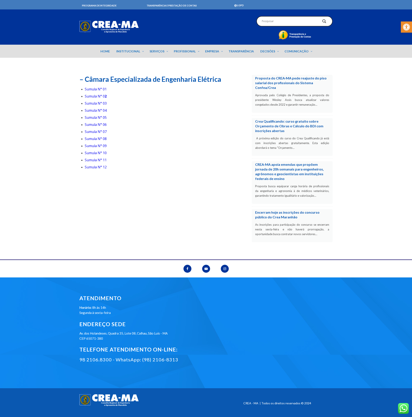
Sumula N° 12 (96, 167)
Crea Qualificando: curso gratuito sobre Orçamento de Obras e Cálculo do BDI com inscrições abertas (289, 126)
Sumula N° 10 (96, 153)
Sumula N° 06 (96, 124)
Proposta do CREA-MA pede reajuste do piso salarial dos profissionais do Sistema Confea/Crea (291, 83)
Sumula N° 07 (96, 131)
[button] (406, 27)
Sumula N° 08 (96, 138)
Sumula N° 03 (96, 103)
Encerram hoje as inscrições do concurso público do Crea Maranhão (287, 214)
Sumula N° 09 (96, 145)
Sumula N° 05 (96, 117)
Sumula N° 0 (96, 96)
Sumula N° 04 (96, 110)
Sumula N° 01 (96, 89)
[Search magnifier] (324, 22)
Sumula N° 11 (96, 160)
